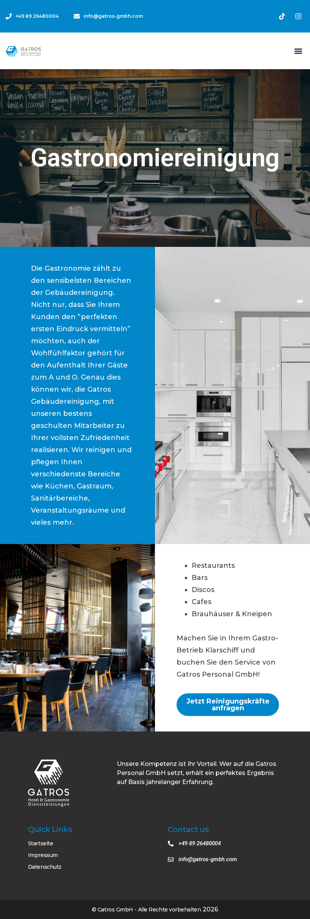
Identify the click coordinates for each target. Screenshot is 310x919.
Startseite (40, 843)
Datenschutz (45, 866)
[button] (298, 51)
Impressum (43, 855)
